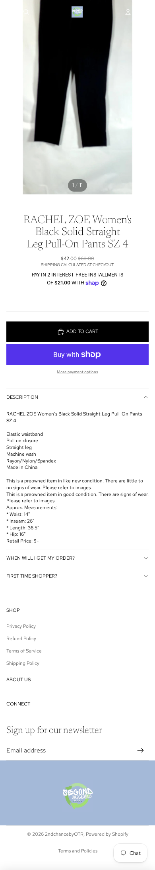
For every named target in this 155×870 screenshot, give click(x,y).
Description (22, 397)
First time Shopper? (31, 576)
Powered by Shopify (107, 834)
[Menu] (9, 12)
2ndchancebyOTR (64, 834)
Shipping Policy (22, 663)
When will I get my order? (40, 558)
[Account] (128, 12)
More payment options (77, 371)
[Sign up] (141, 750)
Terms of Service (24, 651)
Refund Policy (21, 638)
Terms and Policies (77, 851)
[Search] (26, 12)
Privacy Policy (21, 626)
